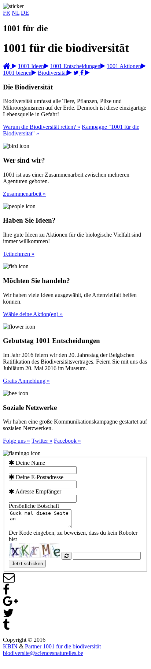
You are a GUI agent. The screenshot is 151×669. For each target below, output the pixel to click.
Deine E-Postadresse (38, 477)
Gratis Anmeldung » (26, 381)
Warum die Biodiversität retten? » (41, 127)
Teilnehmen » (18, 254)
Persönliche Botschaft (34, 506)
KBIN (10, 646)
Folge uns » (16, 441)
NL (15, 13)
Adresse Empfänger (37, 491)
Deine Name (29, 463)
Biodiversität (52, 73)
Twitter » (42, 441)
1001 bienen (17, 73)
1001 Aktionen (124, 66)
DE (25, 13)
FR (6, 13)
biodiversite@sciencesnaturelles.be (43, 653)
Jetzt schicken (27, 563)
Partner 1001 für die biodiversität (63, 646)
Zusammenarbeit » (24, 194)
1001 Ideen (31, 66)
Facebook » (67, 441)
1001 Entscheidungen (75, 66)
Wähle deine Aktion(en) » (33, 314)
